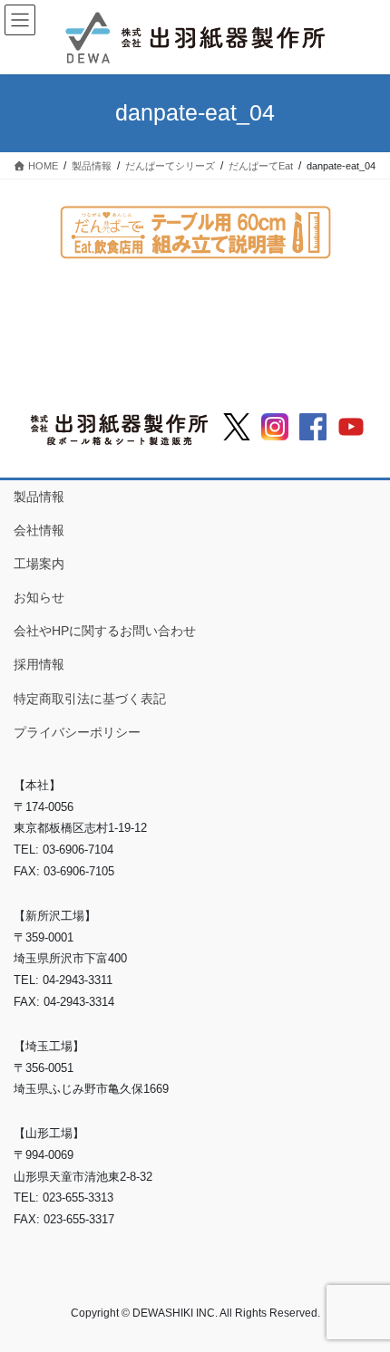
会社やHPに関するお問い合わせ (105, 630)
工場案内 (39, 563)
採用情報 (39, 664)
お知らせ (39, 597)
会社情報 (39, 530)
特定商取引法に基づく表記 (90, 698)
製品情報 (39, 496)
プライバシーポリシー (77, 732)
